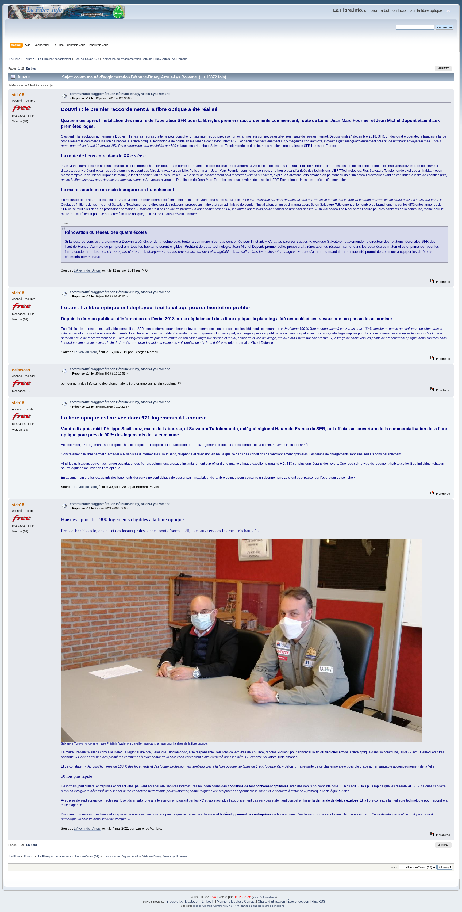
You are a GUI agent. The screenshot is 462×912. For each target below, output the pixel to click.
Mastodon (192, 901)
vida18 (18, 94)
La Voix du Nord (85, 352)
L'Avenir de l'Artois (87, 270)
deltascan (21, 370)
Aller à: (394, 867)
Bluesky (172, 901)
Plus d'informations (264, 897)
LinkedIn (208, 901)
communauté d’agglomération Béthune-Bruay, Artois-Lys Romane (120, 94)
